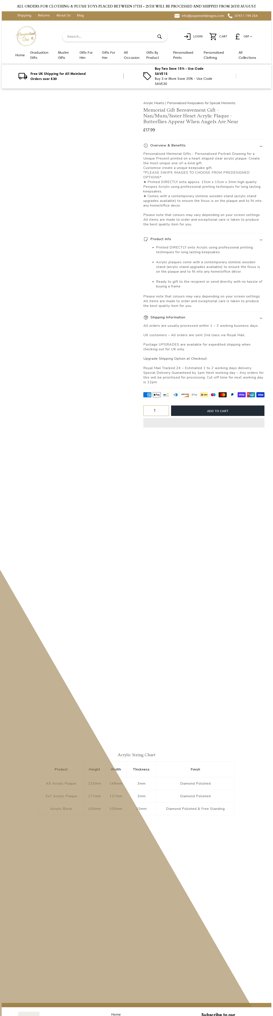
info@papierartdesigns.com (203, 16)
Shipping (24, 15)
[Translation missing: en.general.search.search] (160, 37)
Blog (80, 15)
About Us (63, 15)
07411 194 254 (246, 16)
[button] (203, 422)
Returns (44, 15)
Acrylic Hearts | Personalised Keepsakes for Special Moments (189, 103)
